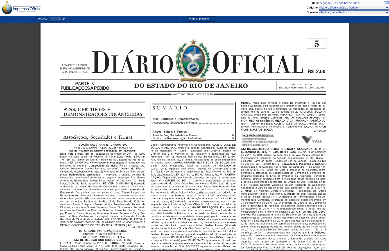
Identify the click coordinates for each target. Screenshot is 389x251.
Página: (42, 19)
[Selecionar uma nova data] (386, 3)
